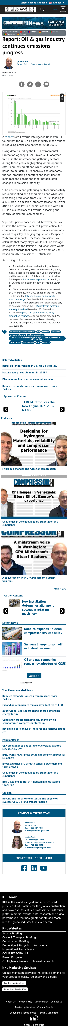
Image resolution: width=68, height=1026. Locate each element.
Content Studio (45, 1007)
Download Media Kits (15, 989)
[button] (62, 409)
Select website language (34, 2)
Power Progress (12, 957)
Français (34, 32)
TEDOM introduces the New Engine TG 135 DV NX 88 (37, 406)
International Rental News (18, 949)
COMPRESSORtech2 (15, 953)
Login (54, 9)
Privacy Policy (25, 1001)
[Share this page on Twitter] (30, 84)
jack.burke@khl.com (40, 830)
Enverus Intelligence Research (22, 332)
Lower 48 (46, 343)
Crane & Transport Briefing (19, 937)
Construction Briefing (15, 941)
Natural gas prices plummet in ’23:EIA (24, 372)
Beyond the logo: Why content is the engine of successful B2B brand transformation (30, 800)
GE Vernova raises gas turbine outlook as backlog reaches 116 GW (31, 747)
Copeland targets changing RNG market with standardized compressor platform (29, 721)
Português (11, 34)
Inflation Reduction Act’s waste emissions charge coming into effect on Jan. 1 (37, 338)
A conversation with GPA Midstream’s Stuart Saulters (29, 579)
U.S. (38, 343)
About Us (10, 1001)
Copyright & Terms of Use (23, 1012)
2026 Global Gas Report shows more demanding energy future (31, 712)
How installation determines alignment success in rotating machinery (38, 607)
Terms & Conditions (48, 1012)
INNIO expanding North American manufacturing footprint (31, 783)
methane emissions (36, 335)
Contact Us (56, 1001)
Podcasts (6, 418)
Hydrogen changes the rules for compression (29, 469)
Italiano (55, 32)
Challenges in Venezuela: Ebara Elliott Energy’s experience (30, 523)
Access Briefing (12, 933)
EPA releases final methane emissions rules (27, 379)
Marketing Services (14, 983)
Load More (34, 675)
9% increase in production (36, 279)
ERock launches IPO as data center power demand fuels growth (32, 765)
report (9, 137)
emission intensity (17, 335)
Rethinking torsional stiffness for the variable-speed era (33, 730)
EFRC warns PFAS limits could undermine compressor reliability (33, 756)
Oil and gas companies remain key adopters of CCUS (33, 705)
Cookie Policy (41, 1001)
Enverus (45, 332)
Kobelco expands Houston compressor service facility (29, 387)
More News (60, 588)
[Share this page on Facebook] (22, 84)
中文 (24, 32)
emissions (56, 332)
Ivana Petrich (28, 343)
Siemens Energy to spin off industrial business (43, 646)
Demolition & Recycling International (24, 945)
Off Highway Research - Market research (28, 961)
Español (23, 34)
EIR (38, 332)
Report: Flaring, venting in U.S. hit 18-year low (29, 365)
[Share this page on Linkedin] (38, 84)
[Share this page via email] (46, 84)
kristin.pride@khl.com (41, 848)
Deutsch (45, 32)
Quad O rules (15, 343)
